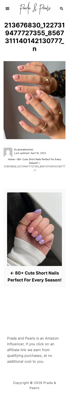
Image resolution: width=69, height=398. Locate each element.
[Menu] (7, 9)
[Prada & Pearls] (34, 8)
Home (11, 159)
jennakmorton (25, 149)
